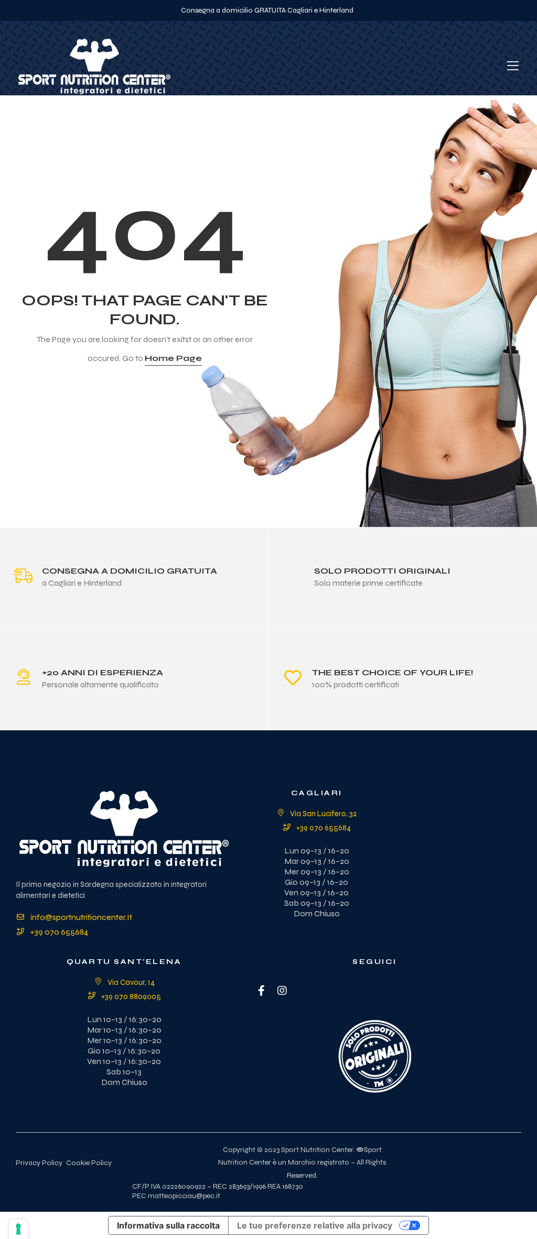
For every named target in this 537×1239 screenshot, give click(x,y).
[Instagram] (282, 990)
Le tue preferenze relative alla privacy (314, 1225)
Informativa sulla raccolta (168, 1225)
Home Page (173, 358)
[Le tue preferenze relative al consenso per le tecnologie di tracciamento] (18, 1229)
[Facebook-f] (261, 990)
